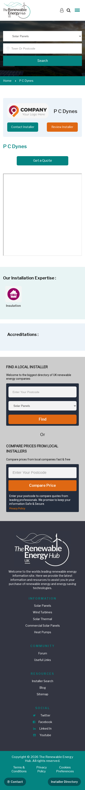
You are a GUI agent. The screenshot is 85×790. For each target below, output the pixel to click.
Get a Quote (42, 161)
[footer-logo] (42, 549)
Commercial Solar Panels (42, 625)
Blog (42, 687)
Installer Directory (64, 781)
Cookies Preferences (65, 769)
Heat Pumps (42, 632)
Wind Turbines (42, 612)
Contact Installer (22, 127)
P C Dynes (26, 80)
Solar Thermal (42, 619)
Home (7, 80)
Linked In (45, 728)
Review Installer (62, 127)
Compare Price (42, 485)
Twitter (45, 715)
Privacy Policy (17, 508)
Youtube (45, 735)
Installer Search (42, 681)
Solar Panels (42, 605)
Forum (42, 653)
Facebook (45, 722)
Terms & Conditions (19, 769)
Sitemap (42, 694)
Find (42, 419)
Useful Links (42, 660)
